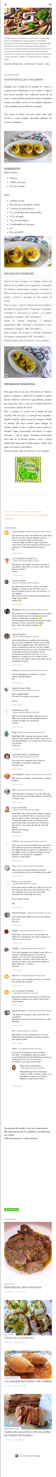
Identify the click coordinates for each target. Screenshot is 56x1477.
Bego (14, 732)
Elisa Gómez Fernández (30, 1066)
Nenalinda (16, 610)
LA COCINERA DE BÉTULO (24, 558)
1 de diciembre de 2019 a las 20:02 (32, 948)
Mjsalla (15, 930)
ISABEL (15, 948)
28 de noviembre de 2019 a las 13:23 (26, 690)
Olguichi (15, 975)
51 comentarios (19, 1440)
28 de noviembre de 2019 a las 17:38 (38, 774)
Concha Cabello (19, 581)
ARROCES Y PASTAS (33, 64)
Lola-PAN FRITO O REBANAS (25, 755)
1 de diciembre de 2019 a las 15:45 (39, 913)
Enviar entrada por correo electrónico (28, 511)
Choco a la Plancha (19, 1337)
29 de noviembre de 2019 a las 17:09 (33, 841)
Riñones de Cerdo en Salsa (23, 1287)
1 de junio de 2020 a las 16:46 (27, 1031)
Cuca (14, 866)
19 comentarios (19, 1292)
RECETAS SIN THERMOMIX (37, 515)
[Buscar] (50, 4)
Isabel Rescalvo (19, 634)
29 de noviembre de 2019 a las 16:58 (26, 810)
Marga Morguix (19, 913)
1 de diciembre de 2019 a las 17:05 (31, 931)
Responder (17, 553)
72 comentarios (20, 1386)
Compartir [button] (8, 511)
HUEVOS (23, 515)
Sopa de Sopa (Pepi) (21, 688)
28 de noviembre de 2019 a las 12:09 (34, 670)
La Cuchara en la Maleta (23, 991)
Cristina (15, 841)
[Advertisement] (28, 1174)
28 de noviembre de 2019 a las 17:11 (26, 757)
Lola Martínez (18, 531)
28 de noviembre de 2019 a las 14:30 (31, 732)
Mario (14, 1048)
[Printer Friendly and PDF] (11, 1210)
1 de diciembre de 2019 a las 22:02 (32, 976)
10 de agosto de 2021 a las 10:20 (30, 1049)
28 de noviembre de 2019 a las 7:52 (38, 532)
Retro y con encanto (21, 881)
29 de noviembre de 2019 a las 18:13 (30, 866)
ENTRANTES (14, 515)
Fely (14, 790)
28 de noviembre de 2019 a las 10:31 (26, 583)
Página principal (13, 64)
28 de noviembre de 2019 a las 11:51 (25, 637)
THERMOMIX (9, 519)
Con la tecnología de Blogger (30, 1456)
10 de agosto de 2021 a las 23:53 (32, 1068)
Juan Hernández (19, 807)
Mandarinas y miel (20, 710)
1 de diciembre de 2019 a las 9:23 (25, 884)
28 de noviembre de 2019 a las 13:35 (26, 712)
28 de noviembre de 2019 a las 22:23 (30, 790)
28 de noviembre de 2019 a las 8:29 (26, 561)
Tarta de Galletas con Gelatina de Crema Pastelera (27, 1433)
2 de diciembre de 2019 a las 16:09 (25, 993)
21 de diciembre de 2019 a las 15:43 (39, 1011)
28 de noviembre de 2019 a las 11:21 (35, 610)
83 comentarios (20, 1342)
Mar (13, 1031)
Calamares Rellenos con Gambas (28, 1381)
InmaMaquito (18, 774)
